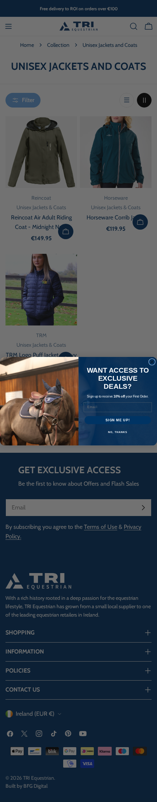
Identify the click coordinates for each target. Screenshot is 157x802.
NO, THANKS (117, 432)
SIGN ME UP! (118, 419)
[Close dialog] (152, 362)
